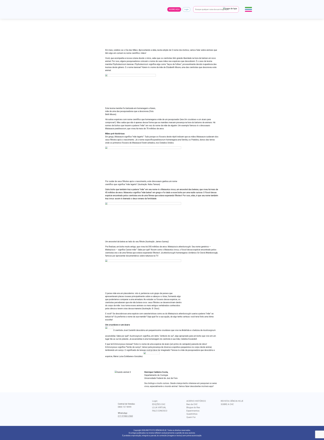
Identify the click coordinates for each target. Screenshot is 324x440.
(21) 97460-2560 (125, 416)
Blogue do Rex (193, 407)
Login (186, 9)
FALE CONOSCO (159, 410)
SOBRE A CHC (227, 404)
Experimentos (192, 410)
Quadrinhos (191, 414)
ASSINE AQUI (174, 9)
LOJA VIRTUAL (159, 407)
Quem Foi (191, 417)
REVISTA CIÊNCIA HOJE (232, 401)
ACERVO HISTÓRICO (196, 401)
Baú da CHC (192, 404)
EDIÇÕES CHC (158, 404)
